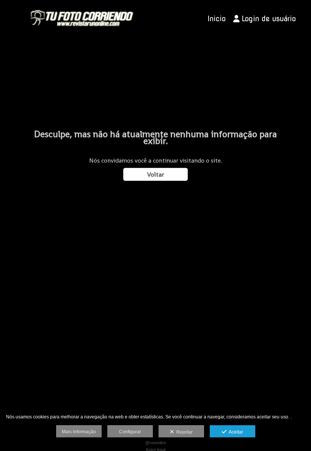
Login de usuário (269, 18)
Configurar (130, 431)
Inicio (216, 18)
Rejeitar (183, 432)
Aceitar (234, 432)
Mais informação (79, 431)
